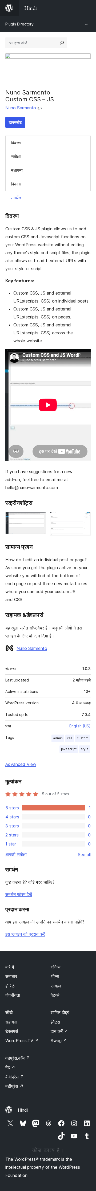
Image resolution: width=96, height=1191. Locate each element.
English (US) (80, 726)
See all (84, 854)
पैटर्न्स (55, 995)
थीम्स (55, 976)
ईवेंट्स (55, 1022)
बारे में (9, 967)
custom (83, 738)
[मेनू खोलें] (87, 8)
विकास (16, 184)
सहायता (11, 1022)
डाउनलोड (15, 122)
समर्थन (16, 197)
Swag (59, 1040)
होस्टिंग (10, 986)
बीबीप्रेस (14, 1077)
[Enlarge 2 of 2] (83, 518)
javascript (69, 749)
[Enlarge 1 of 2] (38, 518)
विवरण (16, 142)
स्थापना (17, 170)
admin (58, 738)
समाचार (11, 976)
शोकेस (56, 967)
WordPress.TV (22, 1040)
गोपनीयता (12, 995)
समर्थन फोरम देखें (18, 894)
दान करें (59, 1031)
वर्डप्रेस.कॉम (17, 1058)
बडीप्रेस (14, 1086)
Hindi (23, 1110)
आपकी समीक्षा (16, 854)
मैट (10, 1067)
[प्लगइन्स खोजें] (62, 42)
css (70, 738)
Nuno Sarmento (20, 107)
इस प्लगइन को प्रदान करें (25, 934)
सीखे (9, 1012)
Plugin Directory (19, 24)
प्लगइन (56, 986)
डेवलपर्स (11, 1031)
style (85, 749)
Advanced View (20, 764)
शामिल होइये (60, 1012)
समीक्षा (16, 156)
